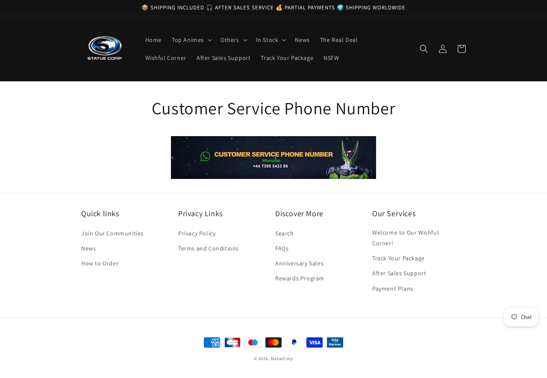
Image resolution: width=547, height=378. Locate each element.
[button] (191, 40)
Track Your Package (398, 258)
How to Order (99, 263)
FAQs (281, 248)
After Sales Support (399, 273)
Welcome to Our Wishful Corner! (405, 238)
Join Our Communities (112, 233)
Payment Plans (392, 288)
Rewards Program (299, 278)
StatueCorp (282, 358)
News (88, 248)
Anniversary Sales (299, 263)
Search (284, 233)
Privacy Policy (196, 233)
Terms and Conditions (208, 248)
